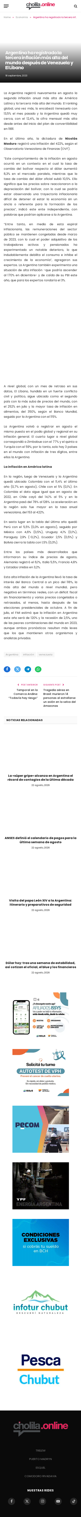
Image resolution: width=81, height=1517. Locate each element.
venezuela (46, 654)
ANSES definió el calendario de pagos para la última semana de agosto (40, 840)
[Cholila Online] (40, 6)
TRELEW (41, 1450)
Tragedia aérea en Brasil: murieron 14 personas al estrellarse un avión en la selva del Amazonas (59, 698)
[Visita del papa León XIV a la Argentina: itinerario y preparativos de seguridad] (40, 874)
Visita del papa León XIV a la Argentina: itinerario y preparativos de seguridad (40, 902)
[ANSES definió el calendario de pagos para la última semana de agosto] (40, 812)
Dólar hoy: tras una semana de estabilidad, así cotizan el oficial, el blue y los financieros (40, 965)
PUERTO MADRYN (40, 1459)
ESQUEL (40, 1468)
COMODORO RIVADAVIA (40, 1476)
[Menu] (6, 6)
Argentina (12, 654)
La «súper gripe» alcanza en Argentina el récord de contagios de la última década (41, 778)
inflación (28, 654)
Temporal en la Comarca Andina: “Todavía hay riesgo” (23, 694)
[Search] (75, 6)
